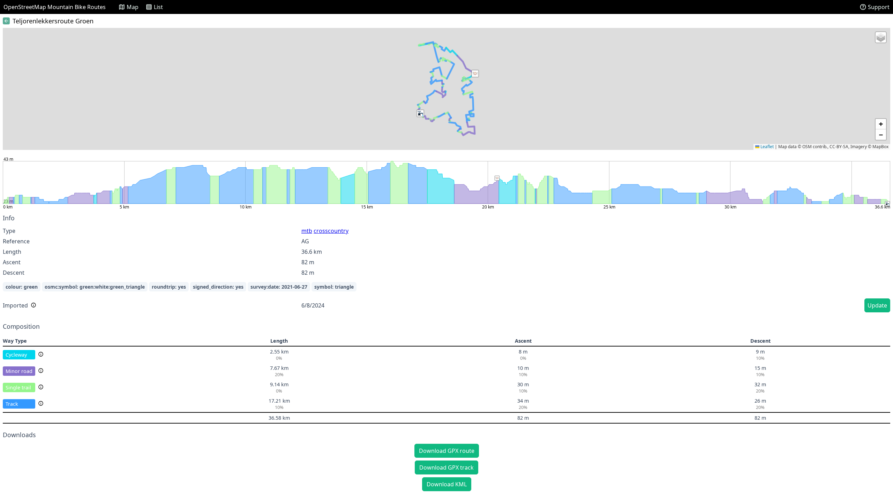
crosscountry (331, 231)
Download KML (447, 484)
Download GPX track (446, 467)
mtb (306, 231)
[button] (475, 73)
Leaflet (766, 147)
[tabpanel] (446, 264)
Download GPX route (446, 451)
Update (877, 305)
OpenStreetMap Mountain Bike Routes (54, 7)
